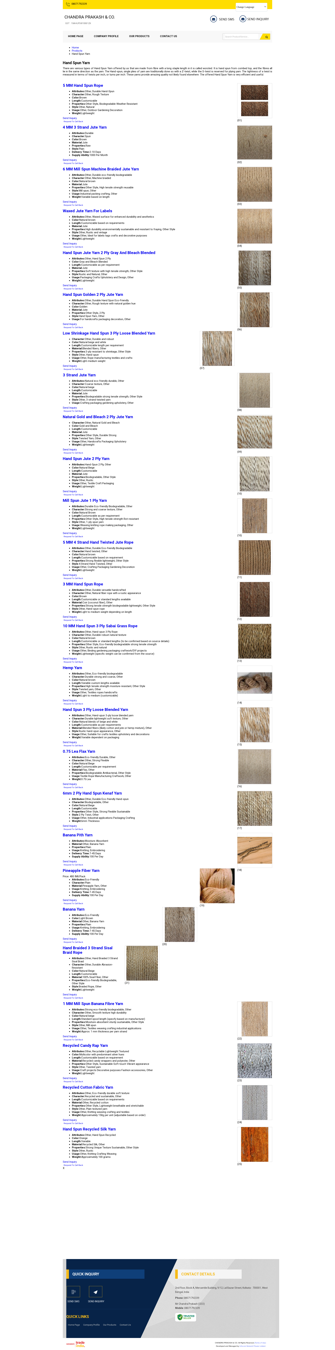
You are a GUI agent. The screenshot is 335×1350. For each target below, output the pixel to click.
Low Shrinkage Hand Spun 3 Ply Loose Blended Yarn (109, 333)
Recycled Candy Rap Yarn (85, 1045)
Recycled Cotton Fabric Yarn (88, 1087)
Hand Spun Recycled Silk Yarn (89, 1129)
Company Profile (106, 36)
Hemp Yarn (72, 667)
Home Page (75, 36)
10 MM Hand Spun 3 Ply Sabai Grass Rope (100, 626)
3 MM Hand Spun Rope (83, 584)
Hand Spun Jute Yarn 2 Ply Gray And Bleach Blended (109, 252)
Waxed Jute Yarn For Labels (87, 211)
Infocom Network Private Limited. (253, 1346)
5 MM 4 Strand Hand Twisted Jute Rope (98, 542)
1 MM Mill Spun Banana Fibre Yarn (93, 1003)
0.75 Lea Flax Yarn (79, 751)
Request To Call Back (73, 121)
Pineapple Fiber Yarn (81, 870)
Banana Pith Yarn (77, 835)
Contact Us (168, 36)
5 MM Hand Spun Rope (83, 85)
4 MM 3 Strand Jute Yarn (85, 127)
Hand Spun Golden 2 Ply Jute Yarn (93, 294)
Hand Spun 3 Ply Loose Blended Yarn (95, 709)
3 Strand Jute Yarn (79, 375)
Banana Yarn (73, 909)
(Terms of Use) (260, 1343)
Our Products (139, 36)
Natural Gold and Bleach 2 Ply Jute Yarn (98, 417)
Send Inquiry (70, 118)
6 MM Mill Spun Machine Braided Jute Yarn (101, 169)
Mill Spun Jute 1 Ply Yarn (85, 500)
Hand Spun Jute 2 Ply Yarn (86, 458)
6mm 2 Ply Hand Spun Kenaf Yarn (92, 793)
